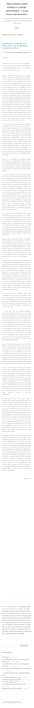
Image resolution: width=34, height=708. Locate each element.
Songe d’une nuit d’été (16, 631)
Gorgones (23, 620)
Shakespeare (20, 629)
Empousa (20, 618)
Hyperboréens (14, 622)
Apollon (21, 609)
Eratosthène (27, 618)
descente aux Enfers (15, 615)
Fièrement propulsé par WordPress (11, 702)
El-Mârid (10, 618)
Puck (24, 627)
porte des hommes (17, 627)
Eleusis (15, 618)
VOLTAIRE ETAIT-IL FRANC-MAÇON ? (12, 679)
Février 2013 (5, 657)
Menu (17, 27)
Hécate (7, 622)
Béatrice (7, 611)
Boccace (12, 611)
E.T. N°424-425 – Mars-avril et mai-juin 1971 (14, 684)
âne (3, 611)
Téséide (8, 633)
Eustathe (17, 620)
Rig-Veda (7, 629)
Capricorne (23, 611)
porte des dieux (6, 627)
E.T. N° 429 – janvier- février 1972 (11, 677)
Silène (27, 629)
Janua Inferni (22, 622)
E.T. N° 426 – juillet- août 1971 (10, 682)
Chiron (22, 613)
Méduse (10, 624)
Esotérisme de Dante (8, 620)
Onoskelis (28, 624)
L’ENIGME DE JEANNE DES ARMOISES (12, 688)
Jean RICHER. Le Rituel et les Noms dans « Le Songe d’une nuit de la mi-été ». (15, 45)
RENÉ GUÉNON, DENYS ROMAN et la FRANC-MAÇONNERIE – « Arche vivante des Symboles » (17, 9)
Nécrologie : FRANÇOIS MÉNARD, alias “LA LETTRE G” (16, 668)
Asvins (28, 609)
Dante (26, 613)
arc (24, 609)
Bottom (18, 611)
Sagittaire (13, 629)
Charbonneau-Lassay (13, 613)
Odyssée (16, 624)
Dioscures (24, 615)
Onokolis (21, 624)
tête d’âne (14, 633)
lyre (6, 624)
